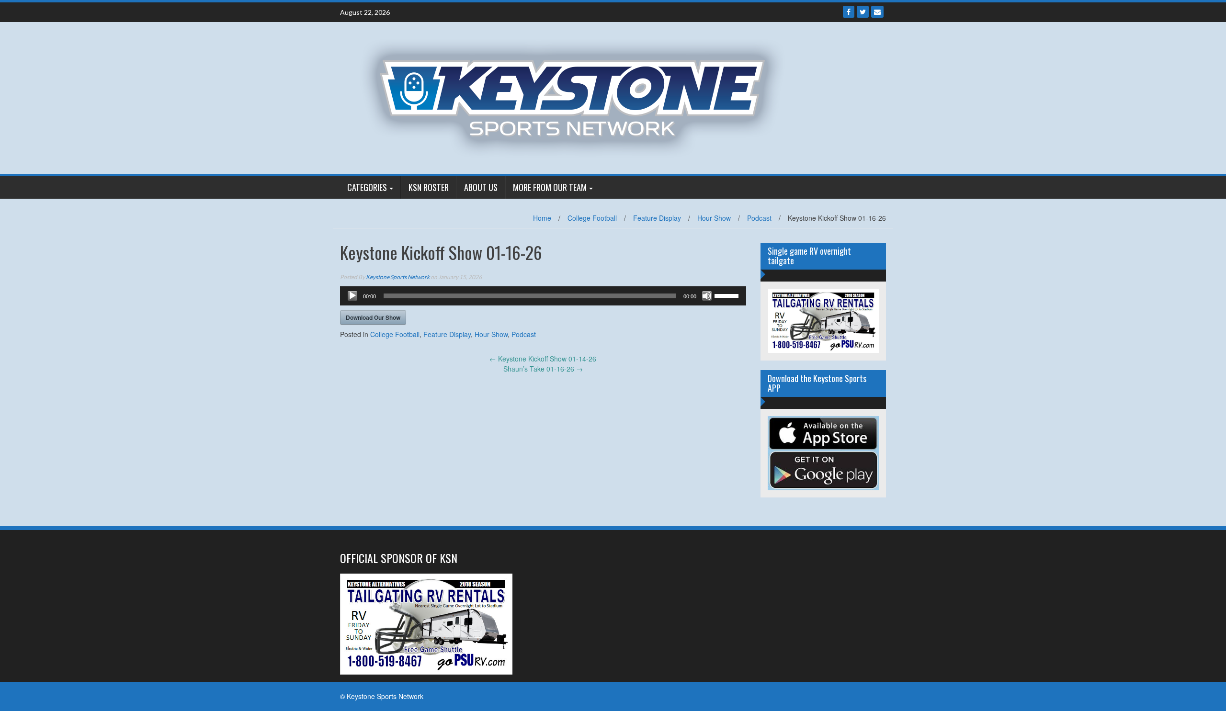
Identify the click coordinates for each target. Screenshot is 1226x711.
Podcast (759, 218)
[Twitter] (863, 12)
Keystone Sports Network (398, 277)
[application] (543, 295)
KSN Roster (429, 187)
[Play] (352, 296)
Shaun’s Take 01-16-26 (543, 368)
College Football (592, 218)
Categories (367, 187)
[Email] (877, 12)
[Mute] (707, 296)
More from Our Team (550, 187)
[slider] (728, 295)
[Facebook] (848, 12)
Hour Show (714, 218)
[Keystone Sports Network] (578, 97)
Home (542, 218)
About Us (481, 187)
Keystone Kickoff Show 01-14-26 (542, 358)
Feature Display (657, 218)
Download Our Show (373, 317)
